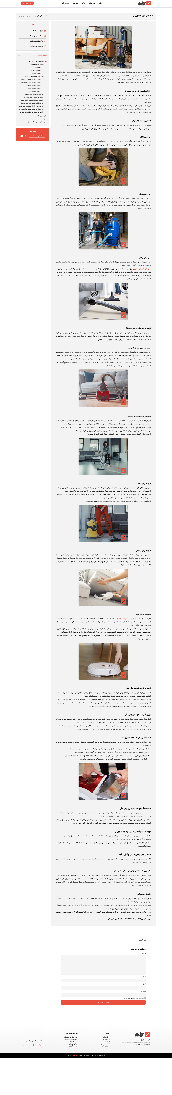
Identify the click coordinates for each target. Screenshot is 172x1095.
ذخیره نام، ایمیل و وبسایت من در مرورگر (134, 998)
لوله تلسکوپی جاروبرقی (70, 1039)
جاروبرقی (40, 16)
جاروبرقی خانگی (35, 67)
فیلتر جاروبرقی (73, 1044)
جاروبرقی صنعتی (35, 70)
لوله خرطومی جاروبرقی (70, 1037)
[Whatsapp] (45, 1045)
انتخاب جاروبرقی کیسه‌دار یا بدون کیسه (32, 100)
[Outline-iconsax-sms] (28, 1045)
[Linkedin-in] (34, 1045)
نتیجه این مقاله (41, 116)
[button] (19, 55)
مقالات (106, 1041)
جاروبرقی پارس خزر (79, 905)
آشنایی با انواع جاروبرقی (36, 64)
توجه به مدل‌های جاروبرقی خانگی (33, 76)
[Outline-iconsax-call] (23, 1045)
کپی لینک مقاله (36, 136)
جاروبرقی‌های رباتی (121, 618)
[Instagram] (39, 1045)
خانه (100, 3)
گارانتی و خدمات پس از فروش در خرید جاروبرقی (30, 112)
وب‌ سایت (143, 991)
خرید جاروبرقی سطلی (33, 85)
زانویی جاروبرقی (72, 1046)
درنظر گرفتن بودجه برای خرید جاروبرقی (31, 103)
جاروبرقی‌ (140, 125)
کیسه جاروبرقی (73, 1041)
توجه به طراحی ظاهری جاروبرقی (33, 94)
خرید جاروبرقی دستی (34, 88)
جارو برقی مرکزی (35, 73)
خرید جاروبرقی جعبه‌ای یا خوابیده (30, 79)
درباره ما (75, 3)
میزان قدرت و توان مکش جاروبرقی (33, 97)
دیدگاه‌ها (43, 119)
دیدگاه (143, 953)
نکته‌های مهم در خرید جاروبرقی (37, 61)
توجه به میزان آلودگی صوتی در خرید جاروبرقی (30, 106)
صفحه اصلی (104, 1044)
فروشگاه (92, 3)
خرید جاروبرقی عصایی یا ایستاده (30, 82)
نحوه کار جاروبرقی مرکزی (142, 268)
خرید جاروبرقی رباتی (34, 91)
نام (144, 977)
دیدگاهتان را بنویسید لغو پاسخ (37, 122)
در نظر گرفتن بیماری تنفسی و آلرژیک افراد (31, 109)
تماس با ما (65, 3)
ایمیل (144, 984)
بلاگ (83, 3)
